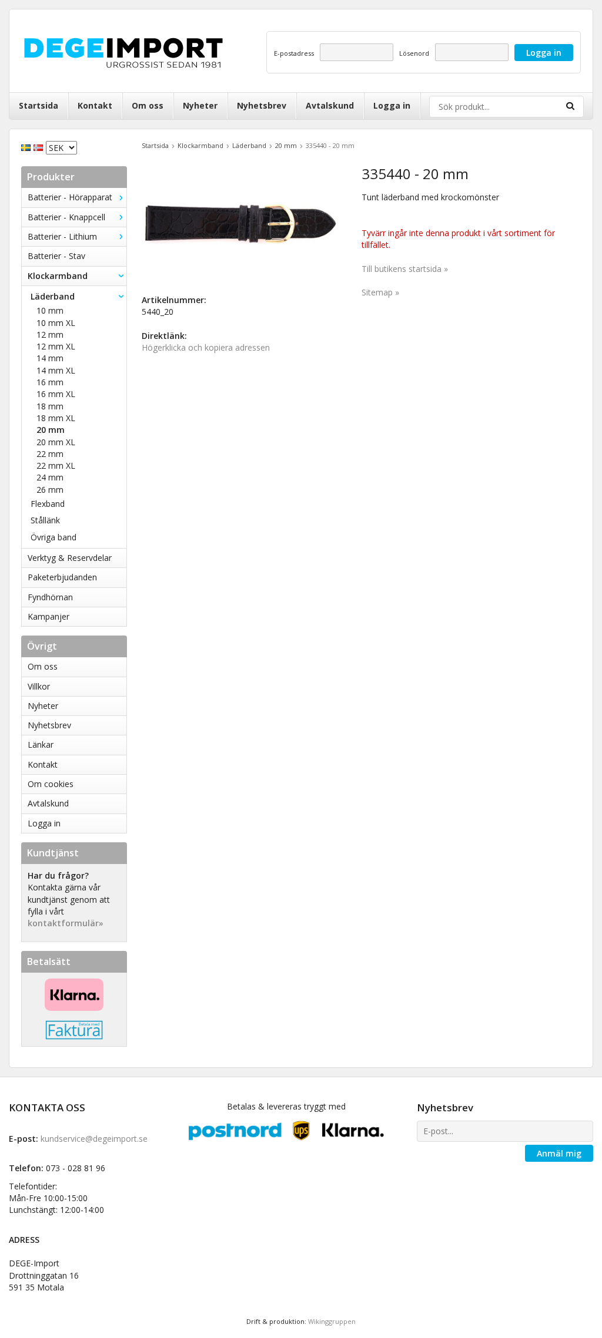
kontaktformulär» (65, 923)
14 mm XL (55, 370)
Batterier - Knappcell (66, 217)
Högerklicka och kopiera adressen (206, 347)
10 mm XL (55, 322)
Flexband (48, 503)
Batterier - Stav (56, 255)
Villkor (39, 686)
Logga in (391, 105)
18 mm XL (55, 417)
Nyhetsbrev (261, 105)
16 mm (49, 382)
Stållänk (45, 520)
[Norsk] (40, 146)
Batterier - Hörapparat (70, 197)
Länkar (40, 744)
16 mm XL (55, 393)
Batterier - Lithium (62, 236)
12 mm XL (55, 346)
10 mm (49, 310)
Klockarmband (58, 275)
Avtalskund (330, 105)
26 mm (49, 489)
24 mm (49, 477)
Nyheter (200, 105)
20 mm (50, 429)
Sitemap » (380, 292)
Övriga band (53, 537)
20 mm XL (55, 442)
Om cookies (50, 783)
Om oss (147, 105)
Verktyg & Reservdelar (70, 557)
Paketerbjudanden (62, 577)
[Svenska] (27, 146)
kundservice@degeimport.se (94, 1138)
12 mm (49, 334)
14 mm (49, 358)
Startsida (38, 105)
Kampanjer (48, 616)
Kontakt (95, 105)
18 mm (49, 406)
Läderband (53, 296)
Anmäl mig (559, 1153)
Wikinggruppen (332, 1321)
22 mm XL (55, 465)
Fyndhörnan (50, 597)
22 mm (49, 453)
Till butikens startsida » (405, 268)
